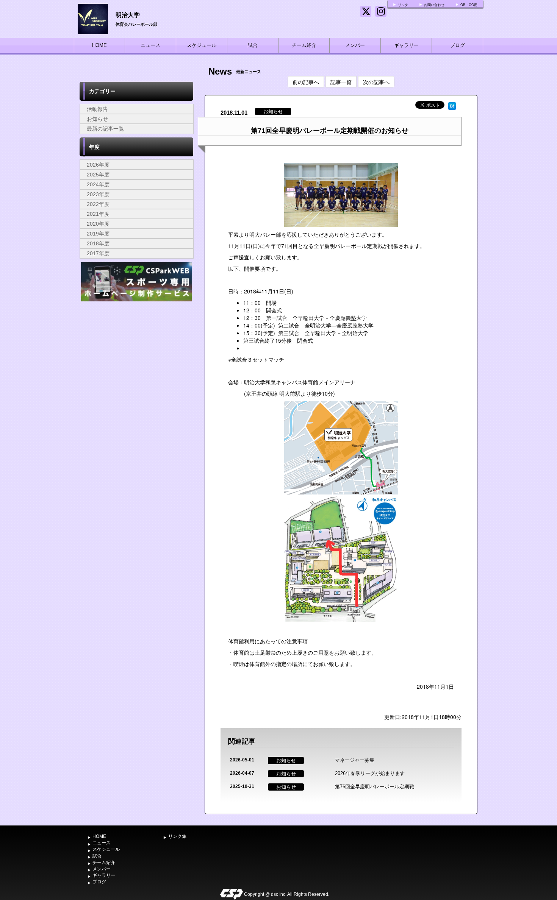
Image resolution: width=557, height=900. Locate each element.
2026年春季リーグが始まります (370, 773)
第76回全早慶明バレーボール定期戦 (374, 786)
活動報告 (97, 109)
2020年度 (98, 224)
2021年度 (98, 214)
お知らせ (97, 119)
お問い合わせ (434, 5)
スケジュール (201, 45)
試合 (253, 45)
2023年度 (98, 194)
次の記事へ (376, 82)
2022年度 (98, 204)
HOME (99, 45)
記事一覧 (341, 82)
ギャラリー (406, 45)
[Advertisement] (136, 360)
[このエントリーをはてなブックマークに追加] (452, 105)
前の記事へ (306, 82)
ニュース (150, 45)
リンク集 (177, 836)
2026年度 (98, 165)
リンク (403, 5)
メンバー (355, 45)
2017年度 (98, 253)
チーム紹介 (304, 45)
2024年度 (98, 184)
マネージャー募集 (354, 760)
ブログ (457, 45)
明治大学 (128, 14)
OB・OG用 (468, 5)
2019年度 (98, 234)
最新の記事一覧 (105, 129)
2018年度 (98, 243)
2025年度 (98, 175)
